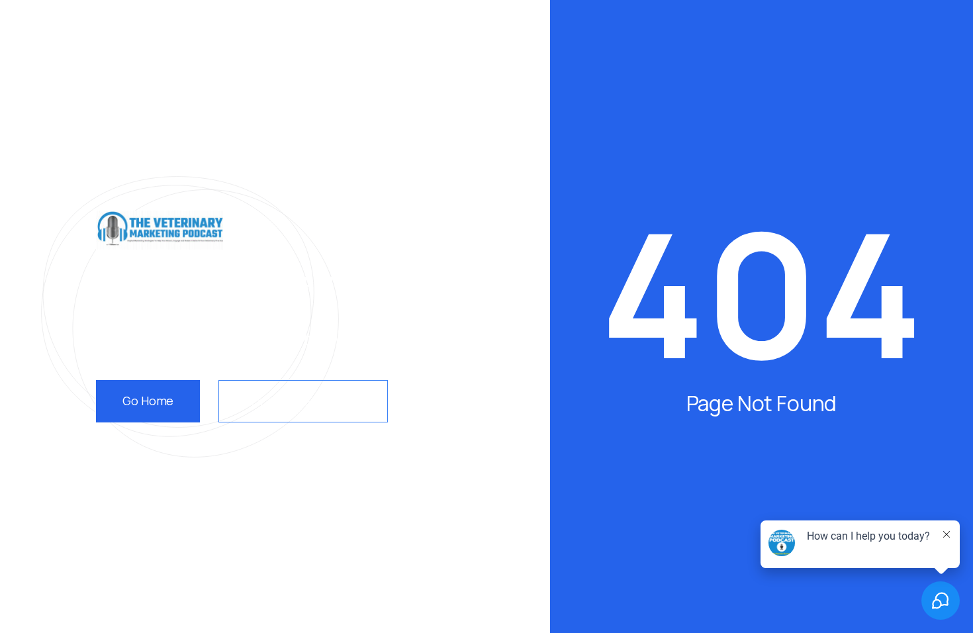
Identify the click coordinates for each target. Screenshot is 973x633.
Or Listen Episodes (303, 401)
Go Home (147, 401)
